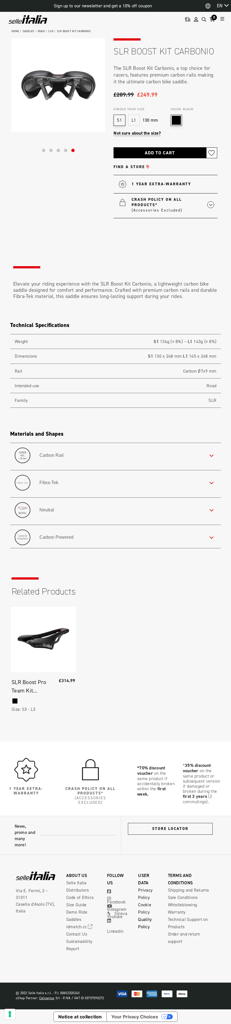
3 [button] (58, 150)
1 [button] (43, 150)
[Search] (204, 19)
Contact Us (76, 934)
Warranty (177, 912)
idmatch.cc (77, 926)
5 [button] (73, 150)
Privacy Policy (145, 893)
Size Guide (76, 904)
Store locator (170, 828)
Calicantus (47, 998)
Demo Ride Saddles (76, 915)
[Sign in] (196, 19)
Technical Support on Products (188, 922)
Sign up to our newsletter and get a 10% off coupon (103, 5)
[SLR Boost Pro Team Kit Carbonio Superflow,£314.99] (43, 639)
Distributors (77, 890)
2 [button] (51, 150)
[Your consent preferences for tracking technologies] (10, 1014)
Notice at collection (80, 1016)
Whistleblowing (182, 904)
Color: (182, 109)
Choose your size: (129, 109)
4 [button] (65, 150)
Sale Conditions (183, 897)
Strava (120, 913)
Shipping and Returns (188, 890)
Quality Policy (145, 922)
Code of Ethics (80, 897)
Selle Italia (76, 882)
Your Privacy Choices (134, 1016)
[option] (58, 85)
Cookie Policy (144, 908)
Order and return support (184, 937)
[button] (173, 204)
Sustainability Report (79, 944)
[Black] (15, 701)
